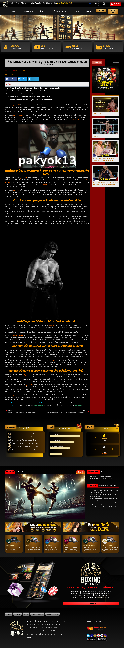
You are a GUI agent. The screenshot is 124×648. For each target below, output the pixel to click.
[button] (11, 79)
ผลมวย (88, 11)
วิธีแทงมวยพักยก (97, 114)
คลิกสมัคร (14, 46)
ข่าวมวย (76, 11)
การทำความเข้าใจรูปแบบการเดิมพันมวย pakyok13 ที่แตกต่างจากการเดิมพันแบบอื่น (33, 88)
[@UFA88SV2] (112, 3)
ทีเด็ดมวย (43, 11)
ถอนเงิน (106, 46)
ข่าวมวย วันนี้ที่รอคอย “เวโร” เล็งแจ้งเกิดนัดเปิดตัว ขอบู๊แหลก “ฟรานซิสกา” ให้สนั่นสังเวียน (105, 184)
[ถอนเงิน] (99, 47)
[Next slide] (112, 437)
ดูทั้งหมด (116, 63)
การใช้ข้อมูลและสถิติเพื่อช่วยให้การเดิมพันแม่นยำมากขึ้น (25, 94)
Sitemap (29, 637)
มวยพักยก (96, 136)
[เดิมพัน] (68, 47)
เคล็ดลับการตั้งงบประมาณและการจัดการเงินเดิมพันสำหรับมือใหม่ (30, 97)
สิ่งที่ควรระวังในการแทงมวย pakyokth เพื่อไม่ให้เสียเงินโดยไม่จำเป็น (32, 100)
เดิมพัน (75, 46)
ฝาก (43, 46)
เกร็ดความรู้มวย (10, 74)
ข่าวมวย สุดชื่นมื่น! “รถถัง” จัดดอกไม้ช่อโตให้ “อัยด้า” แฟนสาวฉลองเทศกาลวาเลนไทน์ (104, 159)
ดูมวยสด (12, 11)
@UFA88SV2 (117, 4)
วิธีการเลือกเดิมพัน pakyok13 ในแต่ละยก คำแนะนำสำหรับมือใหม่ (28, 91)
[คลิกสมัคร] (6, 47)
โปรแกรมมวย (59, 11)
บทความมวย (26, 11)
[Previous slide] (96, 437)
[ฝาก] (37, 47)
